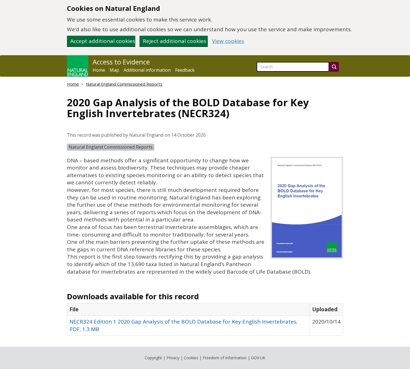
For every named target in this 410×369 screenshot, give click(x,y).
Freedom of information (225, 357)
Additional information (147, 70)
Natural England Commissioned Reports (124, 84)
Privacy (173, 357)
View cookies (228, 41)
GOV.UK (258, 357)
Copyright (153, 357)
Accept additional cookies (102, 41)
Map (114, 70)
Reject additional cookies (174, 41)
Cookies (191, 357)
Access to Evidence (121, 62)
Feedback (185, 70)
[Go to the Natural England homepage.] (77, 66)
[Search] (334, 67)
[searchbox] (293, 67)
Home (99, 70)
